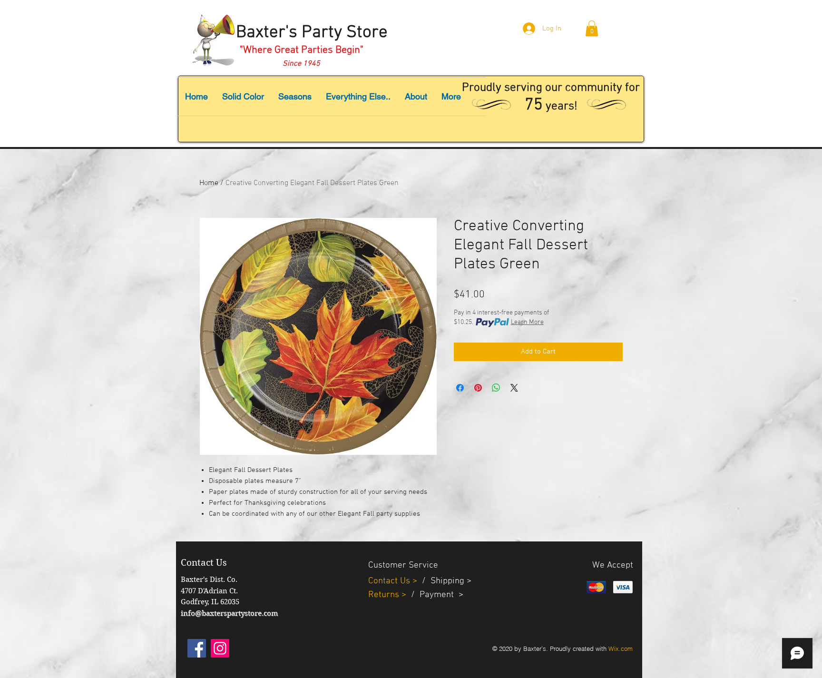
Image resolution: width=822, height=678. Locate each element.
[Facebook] (196, 648)
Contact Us (390, 581)
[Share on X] (514, 387)
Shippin (445, 581)
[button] (591, 28)
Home (208, 183)
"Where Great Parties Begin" (301, 50)
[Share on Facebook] (460, 387)
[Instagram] (220, 648)
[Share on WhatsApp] (496, 387)
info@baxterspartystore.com (229, 613)
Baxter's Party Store (312, 32)
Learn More (527, 322)
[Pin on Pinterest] (478, 387)
